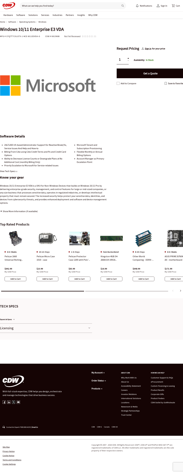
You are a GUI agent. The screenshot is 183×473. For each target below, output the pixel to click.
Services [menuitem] (45, 15)
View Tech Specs (8, 171)
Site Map (6, 447)
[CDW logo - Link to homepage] (8, 5)
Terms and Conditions (12, 460)
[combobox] (68, 5)
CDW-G (99, 427)
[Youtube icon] (18, 402)
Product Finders (157, 398)
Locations (125, 402)
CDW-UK (115, 427)
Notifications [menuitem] (146, 5)
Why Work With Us (129, 377)
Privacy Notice (9, 451)
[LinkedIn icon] (9, 402)
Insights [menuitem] (81, 15)
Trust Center (126, 415)
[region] (91, 261)
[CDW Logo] (8, 5)
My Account (97, 372)
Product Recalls (157, 390)
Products (96, 388)
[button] (176, 5)
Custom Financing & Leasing (163, 386)
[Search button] (122, 5)
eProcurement (157, 382)
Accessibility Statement (131, 386)
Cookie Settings (9, 464)
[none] (8, 15)
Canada (107, 427)
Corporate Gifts (157, 394)
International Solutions (131, 398)
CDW (93, 427)
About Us (125, 382)
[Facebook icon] (4, 402)
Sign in (148, 48)
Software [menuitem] (20, 15)
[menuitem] (137, 5)
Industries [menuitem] (57, 15)
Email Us (35, 427)
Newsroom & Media (129, 406)
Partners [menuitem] (70, 15)
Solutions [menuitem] (33, 15)
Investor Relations (129, 394)
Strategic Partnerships (130, 410)
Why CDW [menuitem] (93, 15)
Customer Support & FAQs (162, 377)
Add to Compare (128, 83)
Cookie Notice (8, 455)
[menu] (144, 5)
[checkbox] (118, 83)
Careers (124, 390)
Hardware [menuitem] (8, 15)
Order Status (98, 380)
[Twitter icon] (13, 402)
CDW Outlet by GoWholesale (163, 402)
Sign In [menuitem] (164, 5)
